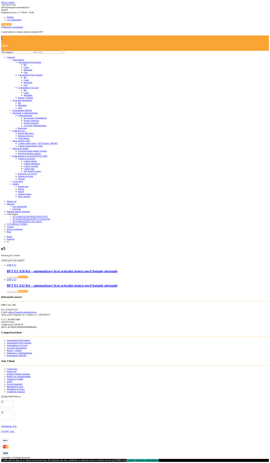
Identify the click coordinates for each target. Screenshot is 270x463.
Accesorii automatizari (22, 100)
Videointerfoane (25, 115)
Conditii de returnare (16, 392)
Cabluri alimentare (32, 163)
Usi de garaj (17, 181)
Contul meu (6, 24)
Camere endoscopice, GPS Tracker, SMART (38, 143)
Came (26, 67)
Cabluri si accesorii (26, 158)
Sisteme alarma (24, 194)
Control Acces (18, 131)
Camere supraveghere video (30, 146)
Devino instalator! (15, 229)
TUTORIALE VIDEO (17, 224)
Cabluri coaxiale (31, 166)
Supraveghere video (21, 141)
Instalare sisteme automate (18, 211)
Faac (26, 72)
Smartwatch (23, 186)
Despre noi (11, 201)
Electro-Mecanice (26, 133)
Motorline (28, 70)
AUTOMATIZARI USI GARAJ (27, 221)
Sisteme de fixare (25, 176)
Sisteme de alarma (20, 148)
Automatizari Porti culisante (30, 75)
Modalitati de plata (15, 386)
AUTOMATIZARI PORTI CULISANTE (31, 219)
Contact (10, 227)
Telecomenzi (23, 138)
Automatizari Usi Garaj (28, 87)
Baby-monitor (24, 196)
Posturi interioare (31, 123)
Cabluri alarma (30, 161)
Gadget (15, 184)
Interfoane (22, 128)
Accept (130, 460)
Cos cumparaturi (14, 20)
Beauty (21, 191)
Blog (9, 232)
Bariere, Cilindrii (25, 98)
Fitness (21, 189)
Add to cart (23, 277)
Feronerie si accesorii (27, 174)
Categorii (11, 57)
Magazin (10, 204)
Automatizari (18, 60)
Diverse (21, 179)
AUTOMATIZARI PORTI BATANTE (30, 216)
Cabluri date (29, 169)
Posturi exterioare (31, 120)
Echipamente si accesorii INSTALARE (29, 156)
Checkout (16, 209)
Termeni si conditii (15, 379)
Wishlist (10, 17)
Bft (25, 65)
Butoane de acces (25, 136)
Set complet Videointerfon (35, 118)
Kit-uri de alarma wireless (29, 153)
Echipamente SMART (22, 110)
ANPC (10, 381)
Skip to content (7, 2)
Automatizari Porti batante (29, 62)
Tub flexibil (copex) (32, 171)
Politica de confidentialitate (147, 460)
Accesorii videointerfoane (35, 125)
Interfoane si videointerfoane (25, 113)
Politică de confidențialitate (19, 376)
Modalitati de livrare (16, 389)
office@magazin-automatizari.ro (22, 312)
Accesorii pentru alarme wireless (32, 151)
